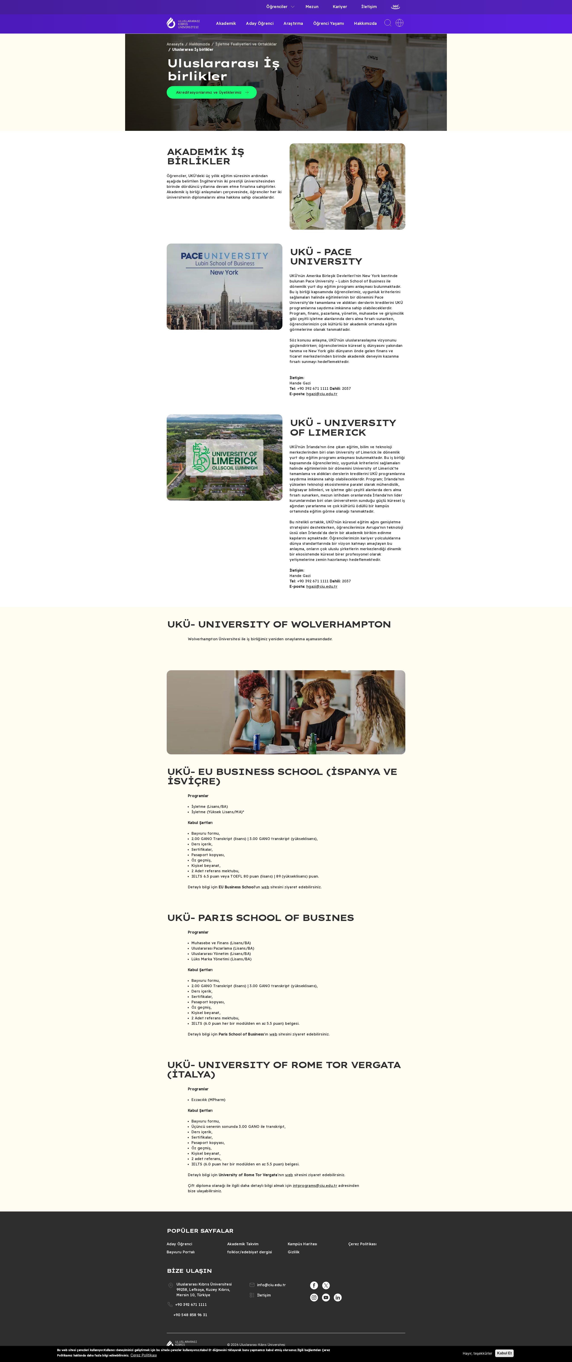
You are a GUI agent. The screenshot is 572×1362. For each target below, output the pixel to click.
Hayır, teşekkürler (477, 1353)
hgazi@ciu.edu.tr (321, 394)
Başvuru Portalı (181, 1252)
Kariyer (340, 6)
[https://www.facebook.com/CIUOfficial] (314, 1285)
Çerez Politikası (362, 1244)
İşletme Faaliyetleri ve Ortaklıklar (246, 44)
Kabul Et (504, 1353)
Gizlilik (294, 1252)
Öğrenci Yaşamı (328, 23)
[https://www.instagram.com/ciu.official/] (314, 1298)
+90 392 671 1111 (191, 1304)
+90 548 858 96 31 (190, 1315)
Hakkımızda (365, 23)
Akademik (226, 23)
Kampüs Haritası (302, 1244)
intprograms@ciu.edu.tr (315, 1185)
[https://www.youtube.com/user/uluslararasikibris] (326, 1298)
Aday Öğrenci (259, 23)
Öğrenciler (276, 6)
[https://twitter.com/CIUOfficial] (326, 1285)
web (265, 887)
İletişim (369, 6)
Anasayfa (175, 44)
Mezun (312, 6)
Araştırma (293, 23)
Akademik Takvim (243, 1244)
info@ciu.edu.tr (271, 1285)
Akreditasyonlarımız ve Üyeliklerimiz (209, 92)
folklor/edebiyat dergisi (249, 1252)
